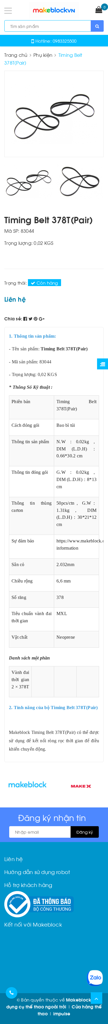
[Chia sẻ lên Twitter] (31, 318)
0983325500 (65, 40)
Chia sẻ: (13, 318)
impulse (62, 1013)
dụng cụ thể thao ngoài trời (36, 1006)
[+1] (41, 318)
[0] (98, 10)
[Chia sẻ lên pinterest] (36, 318)
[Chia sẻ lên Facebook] (26, 318)
